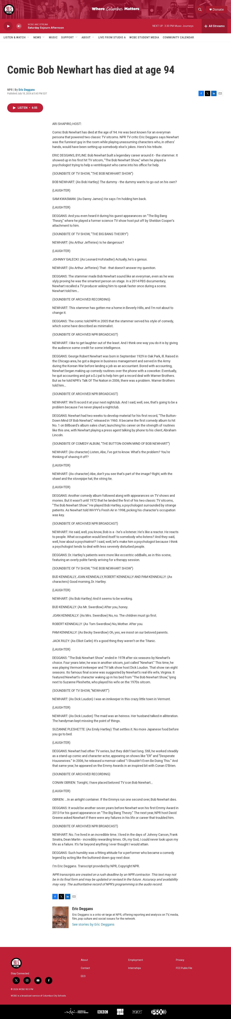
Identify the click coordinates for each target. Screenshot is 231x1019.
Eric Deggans (27, 89)
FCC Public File (184, 968)
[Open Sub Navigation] (28, 37)
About (86, 37)
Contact (85, 968)
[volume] (19, 26)
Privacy (180, 960)
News (37, 37)
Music (53, 37)
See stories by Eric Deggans (93, 924)
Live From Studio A (112, 37)
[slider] (24, 26)
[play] (8, 26)
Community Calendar (178, 37)
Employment (135, 960)
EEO (83, 976)
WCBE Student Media (144, 37)
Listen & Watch (15, 37)
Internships (134, 968)
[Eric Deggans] (60, 917)
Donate (218, 9)
